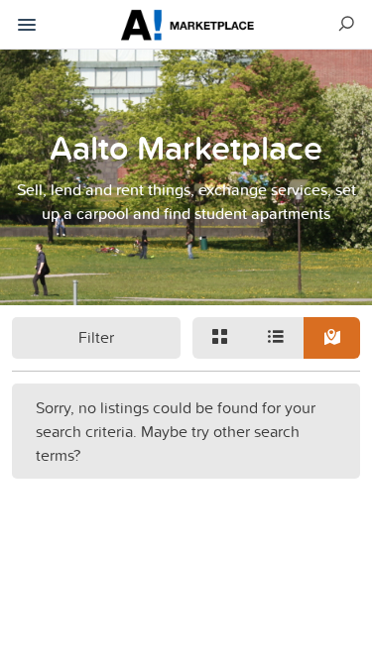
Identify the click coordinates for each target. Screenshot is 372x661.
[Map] (331, 338)
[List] (276, 338)
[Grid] (220, 338)
